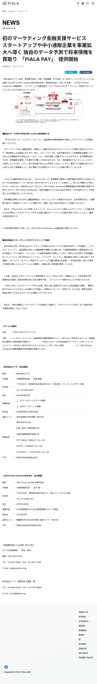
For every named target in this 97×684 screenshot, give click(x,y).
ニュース (11, 11)
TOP (4, 11)
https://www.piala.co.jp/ (26, 457)
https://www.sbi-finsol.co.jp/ (28, 525)
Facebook (6, 667)
